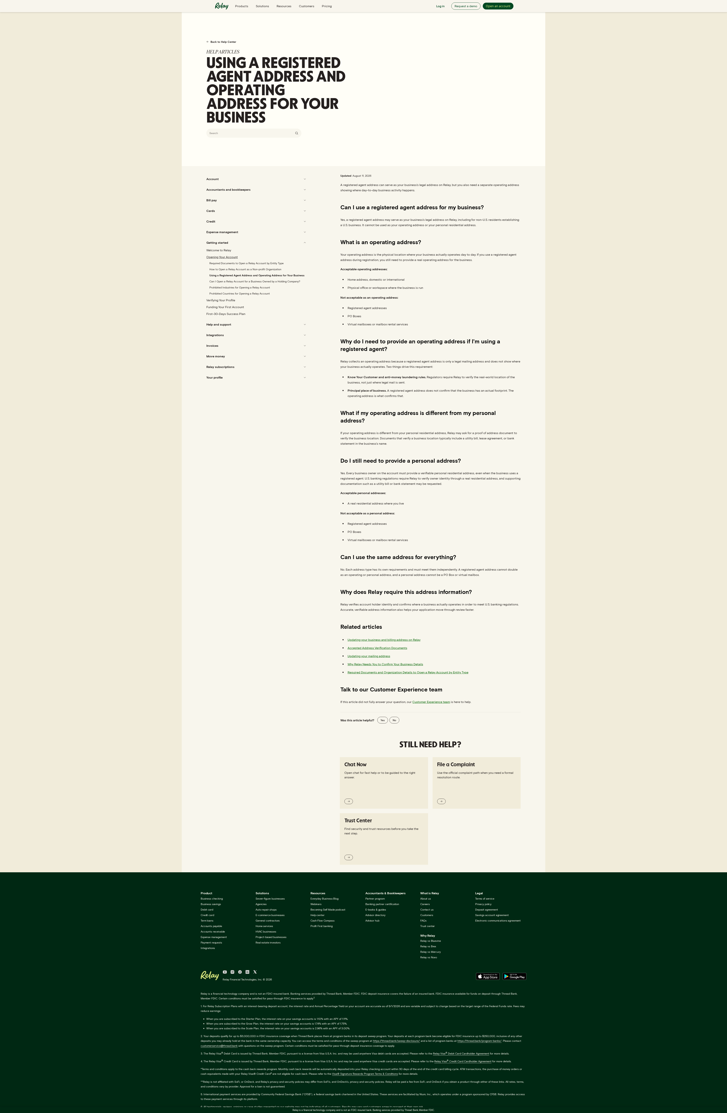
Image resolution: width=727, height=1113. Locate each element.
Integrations (208, 948)
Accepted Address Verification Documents (377, 648)
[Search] (296, 133)
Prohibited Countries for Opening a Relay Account (239, 293)
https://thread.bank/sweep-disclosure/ (396, 1040)
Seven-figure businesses (270, 898)
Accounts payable (211, 926)
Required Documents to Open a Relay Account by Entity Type (246, 263)
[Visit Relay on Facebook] (240, 972)
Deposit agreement (486, 909)
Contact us (427, 909)
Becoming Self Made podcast (327, 909)
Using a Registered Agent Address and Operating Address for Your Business (256, 275)
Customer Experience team (431, 702)
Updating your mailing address (369, 656)
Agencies (261, 904)
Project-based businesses (271, 937)
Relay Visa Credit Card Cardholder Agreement (462, 1061)
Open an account (498, 6)
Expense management (214, 937)
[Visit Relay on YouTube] (225, 972)
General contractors (268, 920)
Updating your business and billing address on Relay (384, 639)
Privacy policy (483, 904)
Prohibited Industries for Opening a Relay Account (239, 287)
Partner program (375, 898)
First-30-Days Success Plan (225, 314)
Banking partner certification (382, 904)
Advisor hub (372, 920)
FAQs (423, 920)
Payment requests (211, 942)
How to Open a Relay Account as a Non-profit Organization (245, 269)
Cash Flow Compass (322, 920)
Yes (383, 720)
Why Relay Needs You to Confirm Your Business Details (385, 664)
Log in (440, 6)
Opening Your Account (222, 257)
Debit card (207, 909)
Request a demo (466, 6)
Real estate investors (268, 942)
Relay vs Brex (428, 946)
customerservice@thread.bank (219, 1045)
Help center (317, 915)
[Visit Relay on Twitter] (255, 972)
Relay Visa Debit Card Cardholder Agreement (461, 1053)
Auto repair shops (266, 909)
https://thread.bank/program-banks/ (479, 1040)
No (394, 720)
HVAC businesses (266, 931)
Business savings (211, 904)
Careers (425, 904)
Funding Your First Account (225, 307)
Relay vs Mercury (430, 951)
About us (425, 898)
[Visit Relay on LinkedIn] (247, 972)
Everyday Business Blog (324, 898)
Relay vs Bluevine (430, 940)
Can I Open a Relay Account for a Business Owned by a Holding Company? (254, 281)
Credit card (207, 915)
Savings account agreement (492, 915)
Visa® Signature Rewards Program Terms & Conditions (365, 1073)
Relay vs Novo (428, 957)
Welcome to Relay (218, 250)
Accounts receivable (213, 931)
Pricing (327, 6)
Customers (306, 6)
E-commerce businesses (270, 915)
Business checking (212, 898)
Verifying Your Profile (220, 300)
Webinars (315, 904)
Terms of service (484, 898)
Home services (264, 926)
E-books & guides (375, 909)
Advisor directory (375, 915)
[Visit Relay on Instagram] (232, 972)
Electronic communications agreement (498, 920)
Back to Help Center (223, 41)
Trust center (427, 926)
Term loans (207, 920)
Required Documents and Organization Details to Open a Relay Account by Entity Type (408, 672)
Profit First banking (321, 926)
